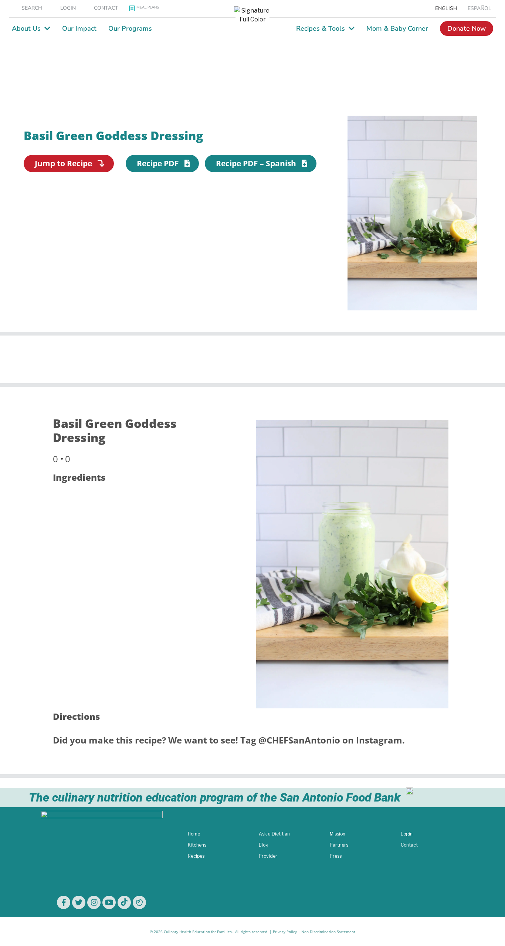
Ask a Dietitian (274, 834)
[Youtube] (109, 902)
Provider (268, 856)
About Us (26, 28)
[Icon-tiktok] (124, 902)
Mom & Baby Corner (397, 28)
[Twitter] (78, 902)
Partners (339, 845)
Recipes (196, 856)
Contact (409, 845)
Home (194, 834)
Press (336, 856)
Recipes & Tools (320, 28)
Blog (263, 845)
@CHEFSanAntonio (299, 740)
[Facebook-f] (63, 902)
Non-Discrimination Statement (328, 931)
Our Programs (130, 28)
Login (407, 834)
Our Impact (79, 28)
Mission (337, 834)
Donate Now (466, 28)
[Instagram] (94, 902)
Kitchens (197, 845)
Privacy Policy (285, 931)
